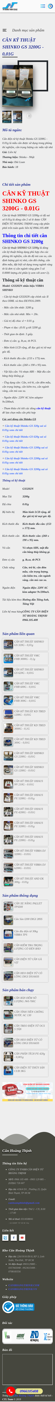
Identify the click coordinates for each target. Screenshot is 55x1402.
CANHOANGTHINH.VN (22, 1289)
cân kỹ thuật (43, 408)
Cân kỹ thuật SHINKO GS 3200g (20, 247)
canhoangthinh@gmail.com (24, 1203)
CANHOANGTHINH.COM (23, 1285)
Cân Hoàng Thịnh (17, 1151)
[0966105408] (10, 1391)
